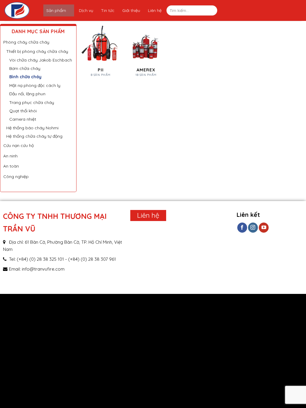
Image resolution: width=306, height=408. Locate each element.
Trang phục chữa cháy (31, 102)
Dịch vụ (86, 10)
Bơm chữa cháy (24, 68)
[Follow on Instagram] (253, 228)
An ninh (10, 156)
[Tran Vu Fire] (23, 10)
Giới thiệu (131, 10)
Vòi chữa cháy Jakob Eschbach (40, 60)
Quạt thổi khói (23, 110)
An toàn (11, 166)
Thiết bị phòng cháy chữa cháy (37, 51)
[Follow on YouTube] (264, 228)
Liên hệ (155, 10)
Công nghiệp (16, 176)
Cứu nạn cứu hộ (18, 145)
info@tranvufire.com (43, 269)
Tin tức (107, 10)
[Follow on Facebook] (242, 228)
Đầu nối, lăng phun (27, 93)
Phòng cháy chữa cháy (26, 42)
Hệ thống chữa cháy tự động (34, 136)
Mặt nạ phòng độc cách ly (34, 85)
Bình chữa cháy (25, 76)
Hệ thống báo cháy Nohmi (32, 128)
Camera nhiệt (22, 119)
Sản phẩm (56, 10)
